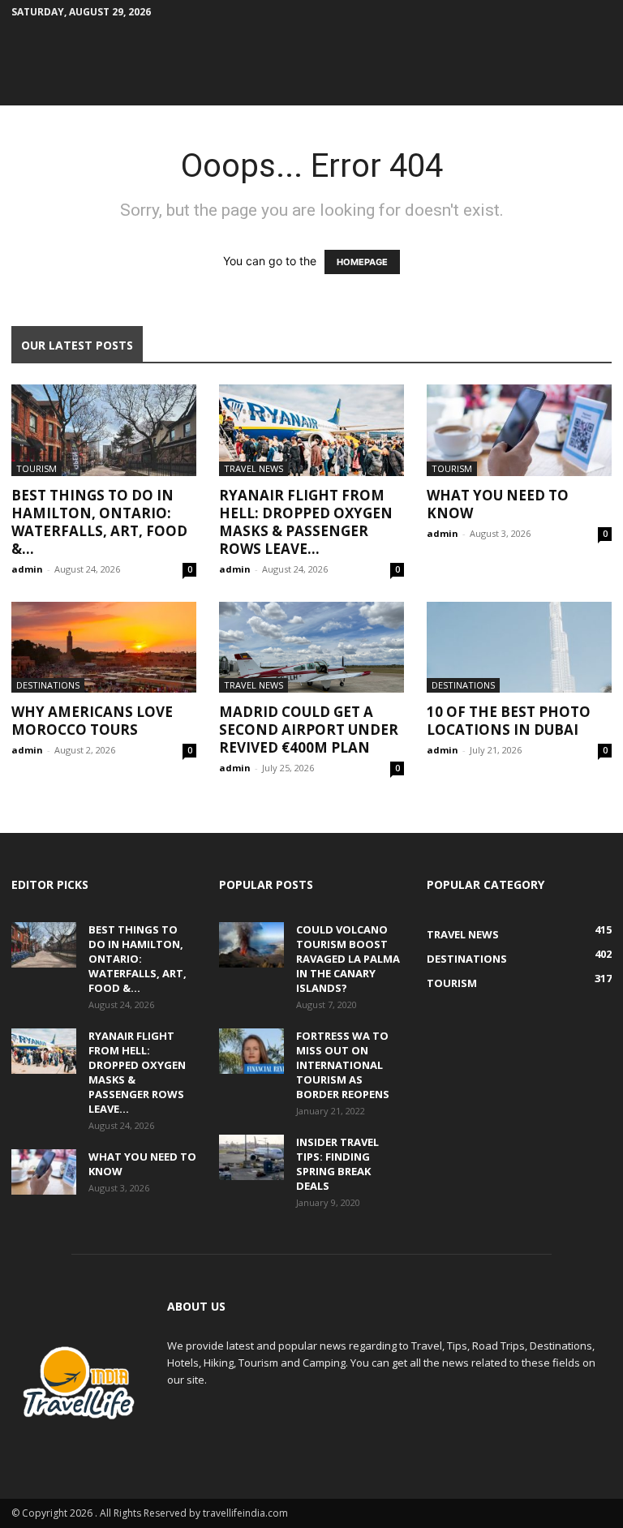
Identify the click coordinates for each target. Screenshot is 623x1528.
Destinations (47, 685)
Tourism (36, 468)
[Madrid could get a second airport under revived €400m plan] (311, 647)
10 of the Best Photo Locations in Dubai (509, 720)
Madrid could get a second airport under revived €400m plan (308, 729)
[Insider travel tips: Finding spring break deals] (251, 1157)
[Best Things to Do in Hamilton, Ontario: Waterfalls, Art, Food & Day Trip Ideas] (103, 430)
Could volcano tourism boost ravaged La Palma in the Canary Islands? (348, 958)
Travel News (253, 468)
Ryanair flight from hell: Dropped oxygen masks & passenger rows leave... (306, 522)
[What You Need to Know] (519, 430)
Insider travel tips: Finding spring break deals (337, 1164)
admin (27, 569)
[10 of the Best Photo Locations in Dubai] (519, 647)
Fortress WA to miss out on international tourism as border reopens (342, 1064)
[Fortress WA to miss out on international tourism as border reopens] (251, 1051)
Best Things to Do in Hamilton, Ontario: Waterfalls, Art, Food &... (99, 522)
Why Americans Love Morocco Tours (92, 720)
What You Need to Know (498, 504)
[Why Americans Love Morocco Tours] (103, 647)
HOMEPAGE (362, 262)
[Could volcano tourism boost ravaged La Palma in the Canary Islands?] (251, 945)
